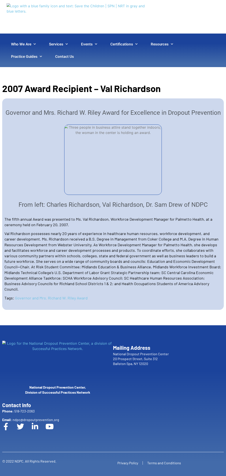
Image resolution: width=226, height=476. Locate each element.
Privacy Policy (127, 463)
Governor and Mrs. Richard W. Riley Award (51, 297)
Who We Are (21, 44)
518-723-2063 (18, 411)
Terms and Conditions (164, 463)
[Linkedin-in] (38, 430)
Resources (160, 44)
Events (87, 44)
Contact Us (64, 56)
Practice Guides (24, 56)
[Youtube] (53, 430)
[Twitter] (24, 430)
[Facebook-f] (9, 430)
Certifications (121, 44)
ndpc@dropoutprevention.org (30, 420)
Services (56, 44)
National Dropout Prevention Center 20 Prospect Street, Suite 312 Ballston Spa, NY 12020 (141, 359)
